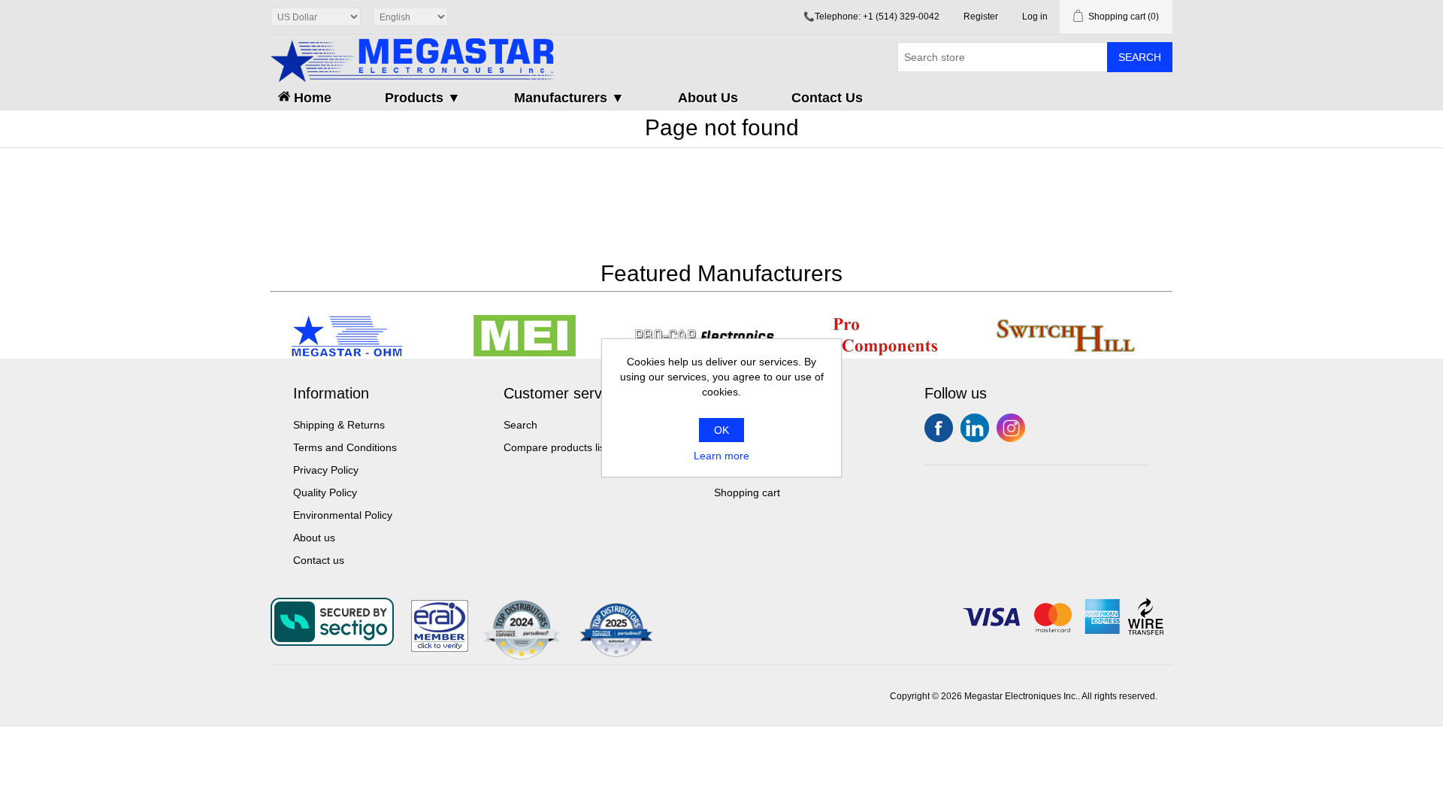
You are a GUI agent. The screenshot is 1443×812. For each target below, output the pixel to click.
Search (1139, 57)
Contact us (318, 560)
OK (721, 430)
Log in (1035, 16)
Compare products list (556, 447)
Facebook (938, 428)
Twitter (974, 428)
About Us (708, 97)
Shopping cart (747, 492)
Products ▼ (423, 97)
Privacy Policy (325, 470)
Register (981, 16)
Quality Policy (325, 492)
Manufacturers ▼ (569, 97)
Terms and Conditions (345, 447)
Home (310, 97)
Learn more (721, 456)
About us (314, 538)
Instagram (1011, 428)
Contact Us (827, 97)
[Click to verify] (439, 648)
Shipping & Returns (339, 425)
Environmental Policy (342, 515)
